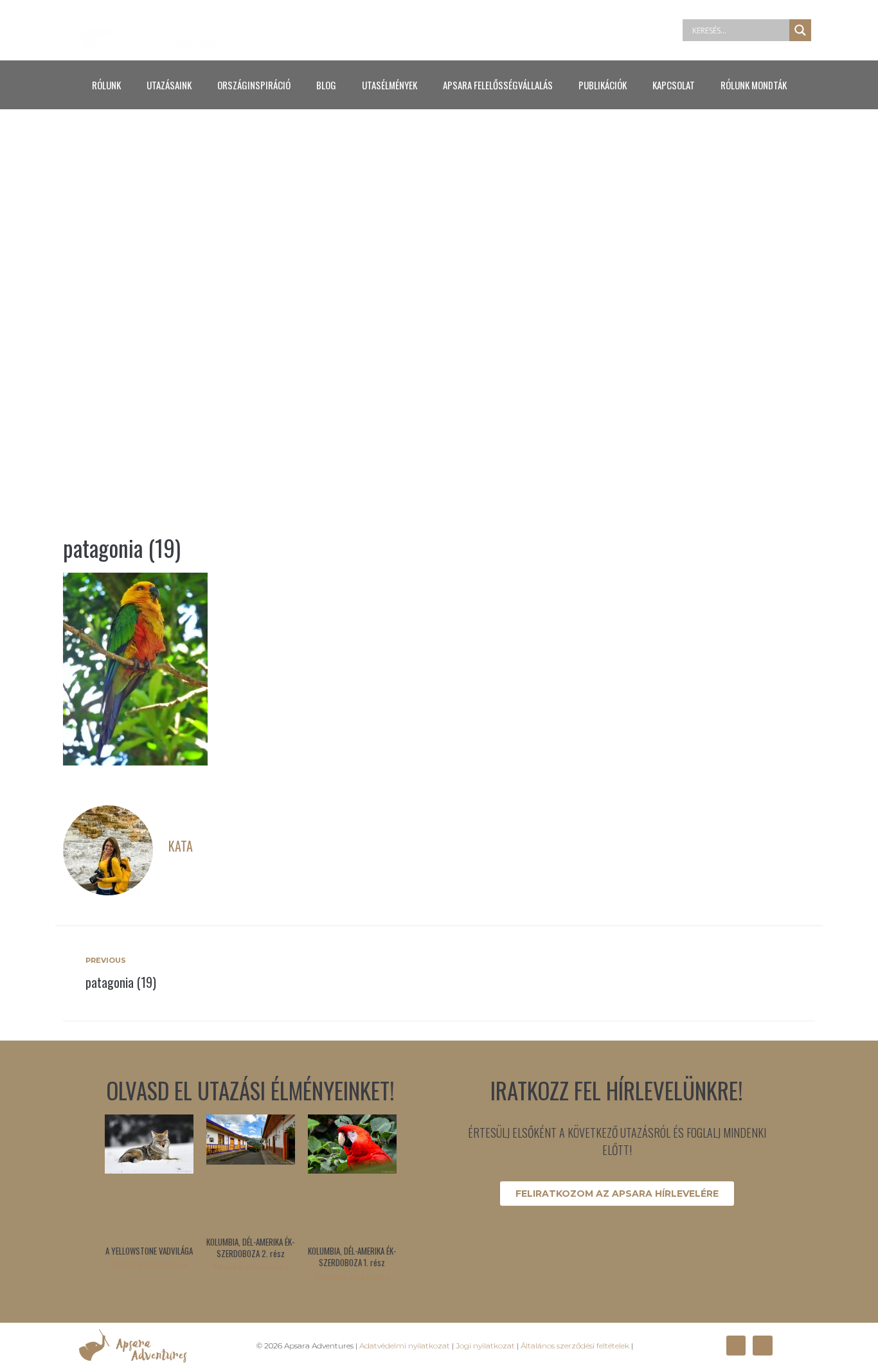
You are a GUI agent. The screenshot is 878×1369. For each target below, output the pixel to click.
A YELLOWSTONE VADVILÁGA (149, 1250)
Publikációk (602, 85)
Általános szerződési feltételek (575, 1345)
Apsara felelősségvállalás (498, 85)
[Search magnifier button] (800, 30)
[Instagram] (762, 1345)
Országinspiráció (254, 85)
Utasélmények (389, 85)
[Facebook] (736, 1345)
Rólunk (106, 85)
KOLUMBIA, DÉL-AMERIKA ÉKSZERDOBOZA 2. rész (250, 1247)
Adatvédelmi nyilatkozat (404, 1345)
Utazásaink (169, 85)
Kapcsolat (673, 85)
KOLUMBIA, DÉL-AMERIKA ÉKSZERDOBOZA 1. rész (352, 1256)
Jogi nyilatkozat (485, 1345)
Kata (180, 845)
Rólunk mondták (754, 85)
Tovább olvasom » (149, 1264)
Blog (326, 85)
